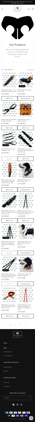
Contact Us (7, 386)
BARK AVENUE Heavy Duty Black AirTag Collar (24, 180)
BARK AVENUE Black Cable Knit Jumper (24, 90)
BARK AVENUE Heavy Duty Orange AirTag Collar (24, 274)
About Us (6, 382)
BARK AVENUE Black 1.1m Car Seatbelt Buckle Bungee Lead (9, 90)
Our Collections (8, 356)
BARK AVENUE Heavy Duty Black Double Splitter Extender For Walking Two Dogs (26, 212)
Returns (6, 371)
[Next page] (25, 325)
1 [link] (10, 325)
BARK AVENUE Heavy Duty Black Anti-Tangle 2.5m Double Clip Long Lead (9, 212)
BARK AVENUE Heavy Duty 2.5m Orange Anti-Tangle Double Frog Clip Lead (8, 181)
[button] (2, 9)
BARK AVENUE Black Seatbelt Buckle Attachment (8, 120)
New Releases (7, 352)
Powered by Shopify (21, 418)
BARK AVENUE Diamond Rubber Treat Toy (24, 120)
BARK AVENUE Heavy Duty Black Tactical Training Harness (24, 243)
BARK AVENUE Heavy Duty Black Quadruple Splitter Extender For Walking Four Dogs (8, 244)
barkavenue (15, 418)
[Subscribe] (29, 398)
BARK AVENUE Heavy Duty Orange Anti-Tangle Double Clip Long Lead (8, 306)
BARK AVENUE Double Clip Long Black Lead (8, 149)
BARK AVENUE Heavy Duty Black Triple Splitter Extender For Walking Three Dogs (9, 275)
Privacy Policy (7, 367)
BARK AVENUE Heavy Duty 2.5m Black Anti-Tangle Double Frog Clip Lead (25, 150)
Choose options (26, 98)
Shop (5, 348)
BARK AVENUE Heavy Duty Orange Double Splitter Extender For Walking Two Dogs (24, 307)
